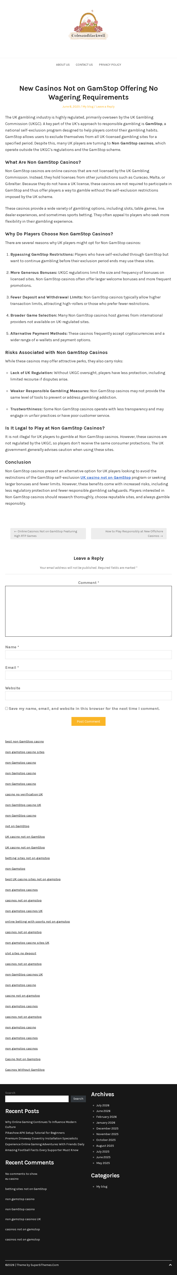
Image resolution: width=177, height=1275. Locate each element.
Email (12, 667)
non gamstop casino (20, 985)
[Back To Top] (170, 1265)
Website (12, 688)
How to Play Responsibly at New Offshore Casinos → (134, 534)
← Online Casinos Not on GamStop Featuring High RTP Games (45, 534)
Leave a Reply (105, 106)
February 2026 (106, 1117)
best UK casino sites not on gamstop (33, 879)
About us (63, 65)
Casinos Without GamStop (25, 1070)
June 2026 (103, 1111)
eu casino (12, 1179)
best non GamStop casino (24, 741)
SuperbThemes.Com (45, 1265)
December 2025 (107, 1128)
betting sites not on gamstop (27, 858)
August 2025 (105, 1146)
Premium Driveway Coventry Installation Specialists (41, 1138)
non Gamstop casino (20, 762)
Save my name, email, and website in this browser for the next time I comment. (84, 708)
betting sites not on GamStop (26, 1189)
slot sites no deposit (20, 953)
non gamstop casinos (21, 890)
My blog (87, 106)
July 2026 (102, 1105)
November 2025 (107, 1134)
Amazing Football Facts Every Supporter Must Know (41, 1150)
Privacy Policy (110, 65)
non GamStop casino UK (23, 805)
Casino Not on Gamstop (23, 1059)
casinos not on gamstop (23, 900)
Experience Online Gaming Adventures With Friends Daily (44, 1144)
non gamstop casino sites (24, 752)
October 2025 (106, 1140)
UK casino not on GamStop (25, 837)
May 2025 (103, 1163)
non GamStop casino (20, 815)
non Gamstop (15, 869)
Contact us (84, 65)
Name (12, 647)
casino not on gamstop (22, 995)
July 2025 (102, 1151)
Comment (88, 582)
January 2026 (105, 1122)
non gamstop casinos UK (24, 911)
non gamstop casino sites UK (27, 943)
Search (10, 1093)
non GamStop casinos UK (24, 974)
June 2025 (103, 1157)
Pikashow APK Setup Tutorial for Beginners (35, 1133)
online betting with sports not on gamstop (37, 921)
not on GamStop (17, 826)
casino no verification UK (24, 794)
